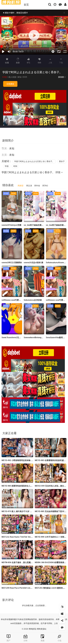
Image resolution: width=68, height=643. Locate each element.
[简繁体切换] (62, 607)
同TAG (45, 186)
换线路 (61, 77)
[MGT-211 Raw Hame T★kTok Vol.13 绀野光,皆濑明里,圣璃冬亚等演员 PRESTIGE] (17, 524)
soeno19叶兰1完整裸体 (12, 262)
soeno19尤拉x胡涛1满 (33, 262)
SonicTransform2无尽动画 (13, 337)
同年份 (37, 186)
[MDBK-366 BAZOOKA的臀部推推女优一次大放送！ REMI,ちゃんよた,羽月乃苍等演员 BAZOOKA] (50, 549)
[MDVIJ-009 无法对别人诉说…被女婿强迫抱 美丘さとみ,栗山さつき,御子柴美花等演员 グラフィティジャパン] (50, 473)
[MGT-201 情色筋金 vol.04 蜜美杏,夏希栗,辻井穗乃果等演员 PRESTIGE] (50, 575)
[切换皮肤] (62, 614)
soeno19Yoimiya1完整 (11, 225)
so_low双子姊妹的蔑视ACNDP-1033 (39, 225)
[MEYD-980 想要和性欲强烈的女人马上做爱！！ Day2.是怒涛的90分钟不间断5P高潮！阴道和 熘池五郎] (17, 473)
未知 (19, 77)
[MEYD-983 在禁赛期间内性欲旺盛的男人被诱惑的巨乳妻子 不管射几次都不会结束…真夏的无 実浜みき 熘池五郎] (50, 447)
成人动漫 (12, 77)
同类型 (20, 186)
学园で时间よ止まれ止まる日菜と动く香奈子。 (34, 161)
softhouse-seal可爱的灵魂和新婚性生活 (19, 300)
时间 (15, 166)
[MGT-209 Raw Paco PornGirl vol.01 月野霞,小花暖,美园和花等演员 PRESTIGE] (17, 575)
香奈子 (62, 161)
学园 (7, 166)
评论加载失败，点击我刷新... (34, 605)
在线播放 (10, 84)
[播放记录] (55, 4)
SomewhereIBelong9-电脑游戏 (37, 337)
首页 (26, 4)
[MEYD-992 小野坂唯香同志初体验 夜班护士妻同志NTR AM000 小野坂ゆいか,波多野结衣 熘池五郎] (17, 447)
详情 (58, 172)
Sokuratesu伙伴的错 (33, 300)
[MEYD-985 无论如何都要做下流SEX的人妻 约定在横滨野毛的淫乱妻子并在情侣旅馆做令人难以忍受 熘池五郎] (50, 498)
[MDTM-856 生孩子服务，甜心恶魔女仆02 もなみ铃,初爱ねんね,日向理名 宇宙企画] (17, 549)
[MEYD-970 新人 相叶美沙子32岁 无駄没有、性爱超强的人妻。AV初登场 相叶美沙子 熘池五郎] (17, 498)
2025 (25, 77)
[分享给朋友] (62, 620)
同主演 (29, 186)
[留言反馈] (60, 4)
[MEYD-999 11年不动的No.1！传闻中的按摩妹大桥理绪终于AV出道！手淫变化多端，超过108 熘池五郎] (50, 524)
